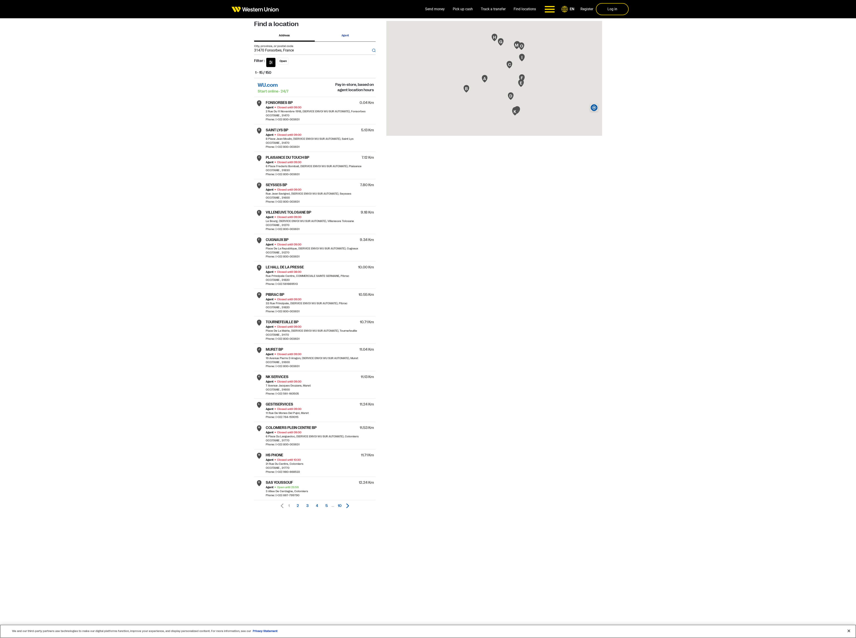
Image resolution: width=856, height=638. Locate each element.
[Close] (849, 631)
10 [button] (340, 506)
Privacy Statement (265, 631)
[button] (569, 9)
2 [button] (298, 506)
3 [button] (307, 506)
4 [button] (317, 506)
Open (283, 61)
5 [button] (326, 506)
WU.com (268, 85)
